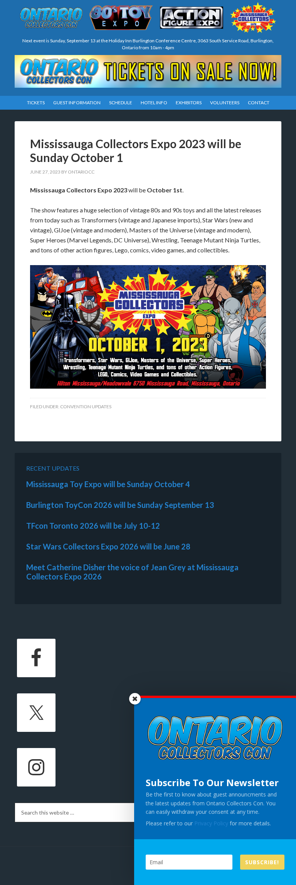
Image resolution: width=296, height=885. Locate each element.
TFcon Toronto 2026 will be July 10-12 (93, 525)
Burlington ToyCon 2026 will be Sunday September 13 (120, 504)
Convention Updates (85, 406)
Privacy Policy (211, 823)
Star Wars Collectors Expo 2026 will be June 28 (108, 546)
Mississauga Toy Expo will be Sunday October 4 (108, 484)
